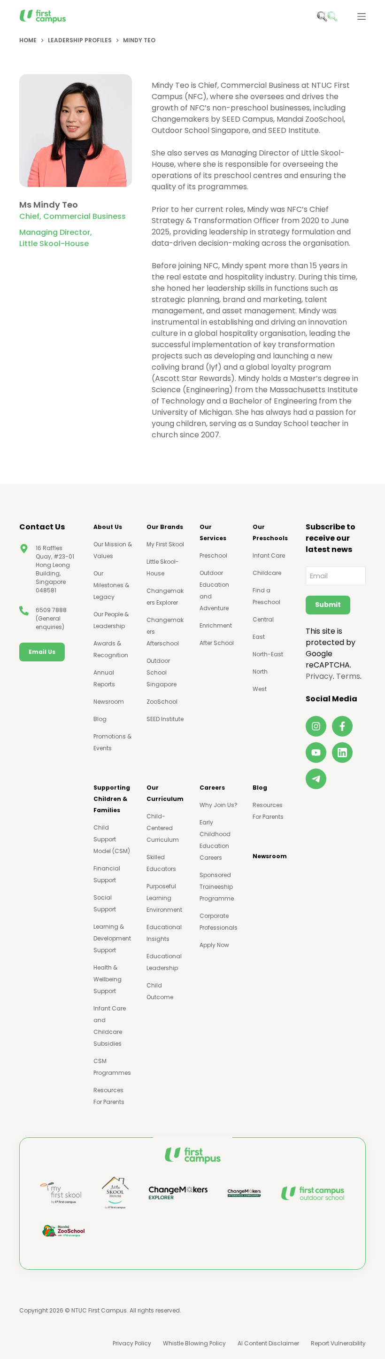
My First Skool (165, 544)
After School (217, 643)
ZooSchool (161, 702)
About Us (107, 527)
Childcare (267, 573)
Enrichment (216, 625)
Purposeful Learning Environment (164, 898)
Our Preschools (270, 532)
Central (263, 619)
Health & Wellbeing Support (107, 979)
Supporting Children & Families (111, 799)
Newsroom (108, 702)
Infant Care (269, 555)
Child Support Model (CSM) (111, 839)
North (260, 672)
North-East (268, 654)
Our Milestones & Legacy (111, 585)
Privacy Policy (132, 1343)
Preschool (213, 555)
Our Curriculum (165, 793)
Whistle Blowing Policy (194, 1343)
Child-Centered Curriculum (162, 828)
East (259, 637)
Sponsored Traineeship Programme (217, 886)
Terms (348, 676)
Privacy (319, 676)
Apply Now (214, 945)
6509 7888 (51, 610)
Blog (100, 719)
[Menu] (361, 16)
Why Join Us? (219, 805)
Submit (328, 604)
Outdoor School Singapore (161, 672)
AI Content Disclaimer (268, 1343)
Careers (212, 788)
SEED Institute (165, 719)
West (260, 689)
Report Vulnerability (338, 1343)
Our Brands (164, 527)
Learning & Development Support (112, 938)
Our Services (213, 532)
